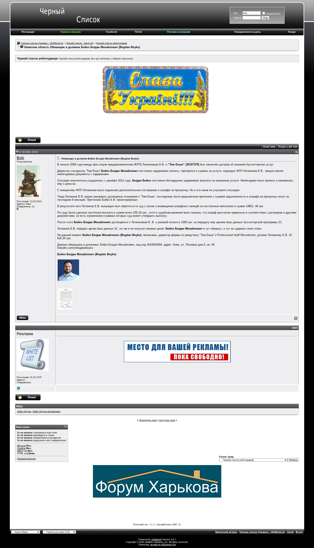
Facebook (111, 32)
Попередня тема (148, 420)
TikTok (138, 32)
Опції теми (269, 146)
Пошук (292, 32)
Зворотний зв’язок (226, 532)
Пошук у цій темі (287, 146)
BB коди (21, 445)
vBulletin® (156, 539)
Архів (290, 532)
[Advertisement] (157, 127)
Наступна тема (167, 420)
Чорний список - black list (79, 43)
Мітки (19, 406)
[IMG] (20, 450)
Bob (20, 158)
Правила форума (70, 32)
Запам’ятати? (273, 13)
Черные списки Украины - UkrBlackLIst (42, 43)
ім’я (236, 13)
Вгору (299, 532)
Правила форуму (26, 458)
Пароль (238, 17)
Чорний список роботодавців (111, 43)
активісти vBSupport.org (163, 544)
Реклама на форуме (178, 32)
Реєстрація (28, 32)
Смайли (21, 448)
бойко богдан (24, 411)
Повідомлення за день (247, 32)
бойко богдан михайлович (46, 411)
